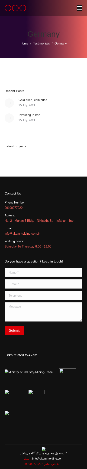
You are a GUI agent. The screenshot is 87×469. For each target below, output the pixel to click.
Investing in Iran (29, 115)
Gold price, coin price (33, 100)
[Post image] (9, 103)
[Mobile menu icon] (79, 8)
